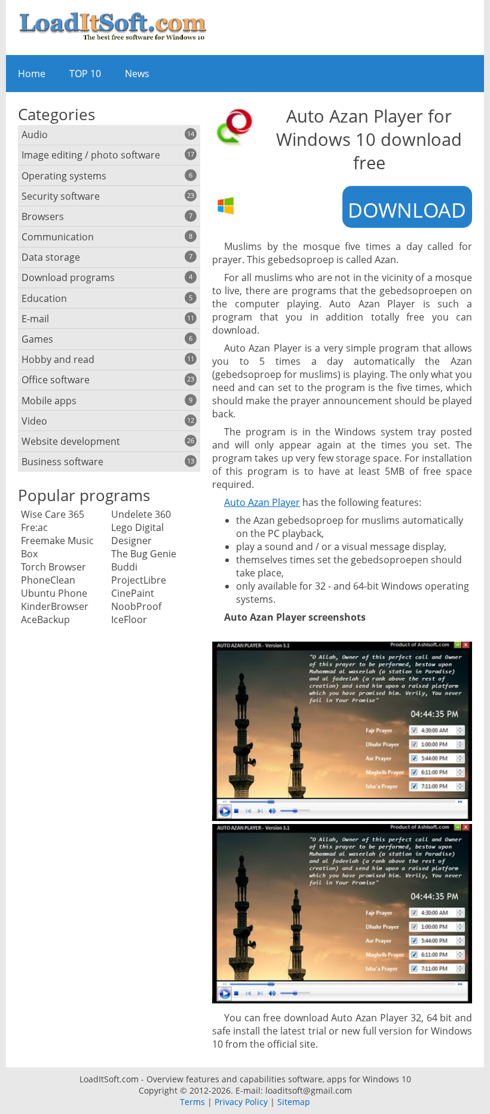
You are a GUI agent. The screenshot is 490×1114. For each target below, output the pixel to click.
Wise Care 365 (52, 514)
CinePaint (132, 593)
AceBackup (45, 619)
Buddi (124, 566)
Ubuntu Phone (54, 593)
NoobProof (136, 606)
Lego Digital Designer (137, 534)
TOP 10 (85, 73)
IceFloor (129, 619)
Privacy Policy (241, 1101)
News (137, 73)
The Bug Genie (143, 553)
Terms (192, 1101)
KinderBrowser (54, 606)
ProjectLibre (138, 580)
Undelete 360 (141, 514)
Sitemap (293, 1101)
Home (31, 73)
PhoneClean (48, 580)
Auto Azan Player (262, 502)
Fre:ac (34, 527)
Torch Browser (53, 566)
